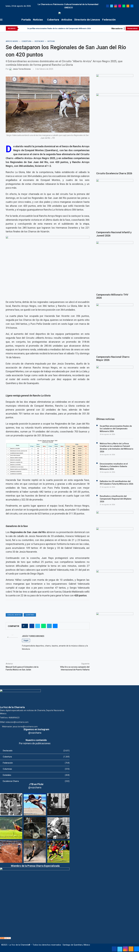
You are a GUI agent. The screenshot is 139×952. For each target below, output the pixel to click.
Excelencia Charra (36, 781)
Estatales (36, 775)
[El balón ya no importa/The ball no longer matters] (58, 851)
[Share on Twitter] (37, 626)
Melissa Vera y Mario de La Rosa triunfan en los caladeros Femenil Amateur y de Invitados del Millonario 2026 (116, 447)
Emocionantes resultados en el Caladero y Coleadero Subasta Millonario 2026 (114, 466)
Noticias (38, 19)
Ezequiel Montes (14, 615)
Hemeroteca (132, 28)
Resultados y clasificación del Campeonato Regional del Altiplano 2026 (115, 498)
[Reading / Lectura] (58, 828)
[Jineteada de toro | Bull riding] (35, 851)
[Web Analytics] (5, 938)
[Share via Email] (55, 626)
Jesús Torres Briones (33, 636)
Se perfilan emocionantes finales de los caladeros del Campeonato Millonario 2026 (59, 28)
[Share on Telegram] (49, 626)
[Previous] (21, 28)
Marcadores (117, 28)
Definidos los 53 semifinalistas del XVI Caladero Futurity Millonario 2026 (116, 482)
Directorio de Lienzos (87, 19)
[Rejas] (58, 804)
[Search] (137, 20)
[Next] (24, 28)
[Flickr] (119, 6)
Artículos (66, 19)
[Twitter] (111, 6)
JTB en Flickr (36, 784)
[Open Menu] (1, 19)
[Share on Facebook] (31, 626)
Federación (109, 19)
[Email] (132, 6)
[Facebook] (107, 6)
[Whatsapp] (123, 6)
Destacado (36, 750)
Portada (26, 19)
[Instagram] (115, 6)
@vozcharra (34, 732)
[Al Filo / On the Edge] (35, 828)
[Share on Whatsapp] (43, 626)
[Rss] (128, 6)
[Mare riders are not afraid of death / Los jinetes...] (35, 804)
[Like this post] (25, 626)
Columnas (36, 769)
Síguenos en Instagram (36, 729)
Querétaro (30, 615)
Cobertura (53, 19)
